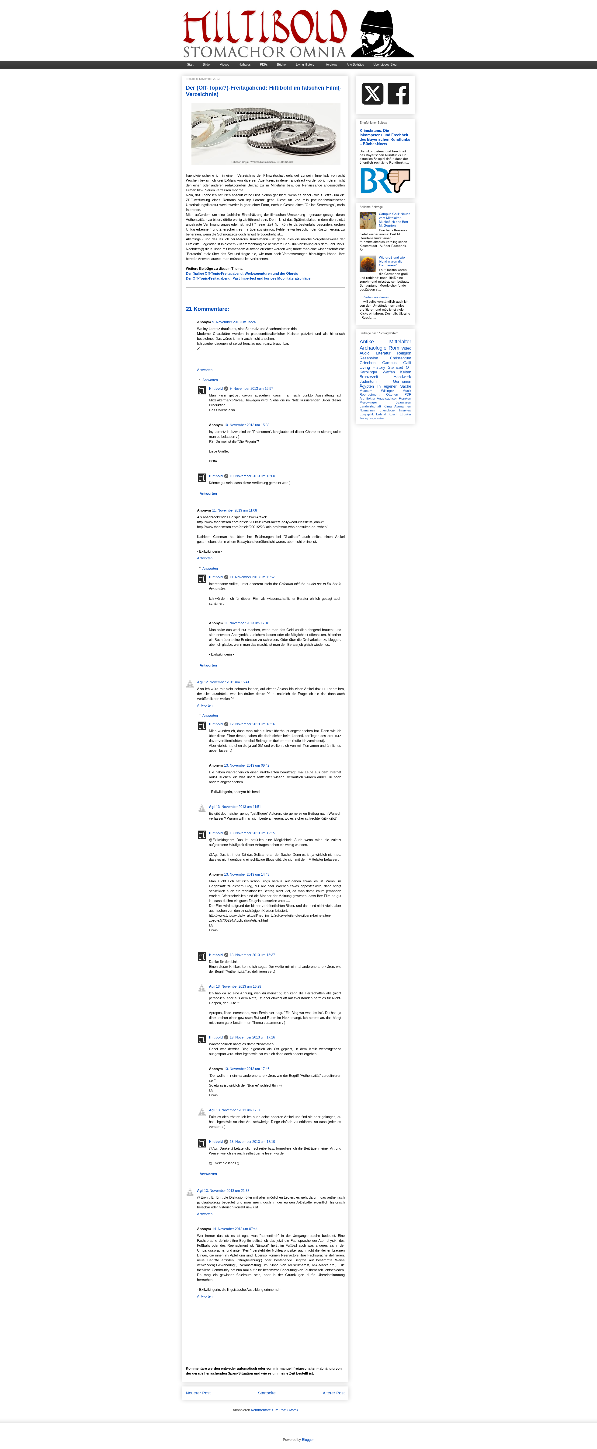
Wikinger (387, 391)
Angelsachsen (387, 398)
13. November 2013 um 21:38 (226, 1191)
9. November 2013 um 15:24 (234, 322)
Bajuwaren (403, 402)
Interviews (330, 64)
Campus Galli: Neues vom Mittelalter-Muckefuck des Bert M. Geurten (394, 219)
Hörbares (245, 64)
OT (408, 367)
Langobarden (376, 418)
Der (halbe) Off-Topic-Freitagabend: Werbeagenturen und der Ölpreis (242, 273)
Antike (367, 341)
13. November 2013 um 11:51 (238, 807)
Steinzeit (395, 367)
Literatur (383, 353)
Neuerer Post (198, 1393)
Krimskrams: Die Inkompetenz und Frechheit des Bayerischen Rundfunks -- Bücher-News (385, 137)
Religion (404, 353)
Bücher (282, 64)
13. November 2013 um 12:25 (252, 833)
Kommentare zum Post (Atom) (274, 1410)
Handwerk (402, 377)
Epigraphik (367, 414)
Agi (200, 682)
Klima (388, 406)
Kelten (405, 372)
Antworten (204, 370)
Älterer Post (334, 1393)
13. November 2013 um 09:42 (246, 765)
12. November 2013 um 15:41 (226, 682)
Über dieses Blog (384, 64)
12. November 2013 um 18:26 (252, 724)
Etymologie (387, 410)
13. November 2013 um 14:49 (246, 874)
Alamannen (402, 406)
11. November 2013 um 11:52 (252, 577)
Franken (405, 398)
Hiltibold (216, 388)
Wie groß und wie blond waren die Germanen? (392, 261)
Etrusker (405, 414)
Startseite (267, 1393)
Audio (364, 353)
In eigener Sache (394, 386)
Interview (405, 410)
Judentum (368, 381)
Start (190, 64)
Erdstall (381, 414)
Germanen (402, 381)
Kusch (393, 414)
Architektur (367, 398)
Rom (394, 348)
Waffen (389, 372)
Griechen (367, 363)
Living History (305, 64)
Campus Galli (396, 363)
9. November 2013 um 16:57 (251, 388)
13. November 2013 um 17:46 (246, 1069)
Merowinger (368, 402)
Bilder (207, 64)
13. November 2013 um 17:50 (238, 1110)
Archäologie (373, 348)
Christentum (400, 358)
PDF (408, 394)
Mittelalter (400, 341)
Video (406, 348)
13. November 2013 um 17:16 (252, 1037)
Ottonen (392, 394)
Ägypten (367, 386)
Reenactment (369, 394)
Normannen (367, 410)
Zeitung (364, 418)
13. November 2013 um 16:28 (238, 986)
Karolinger (368, 372)
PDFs (264, 64)
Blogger (307, 1440)
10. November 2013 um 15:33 (246, 425)
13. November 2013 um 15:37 (252, 955)
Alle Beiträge (355, 64)
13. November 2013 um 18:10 (252, 1142)
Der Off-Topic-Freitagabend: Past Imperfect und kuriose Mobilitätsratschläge (248, 278)
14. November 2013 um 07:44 (234, 1229)
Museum (366, 391)
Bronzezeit (369, 377)
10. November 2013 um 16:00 (252, 476)
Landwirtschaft (370, 406)
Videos (224, 64)
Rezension (369, 358)
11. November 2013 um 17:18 (246, 623)
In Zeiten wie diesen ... (376, 297)
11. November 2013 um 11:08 (234, 510)
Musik (407, 391)
